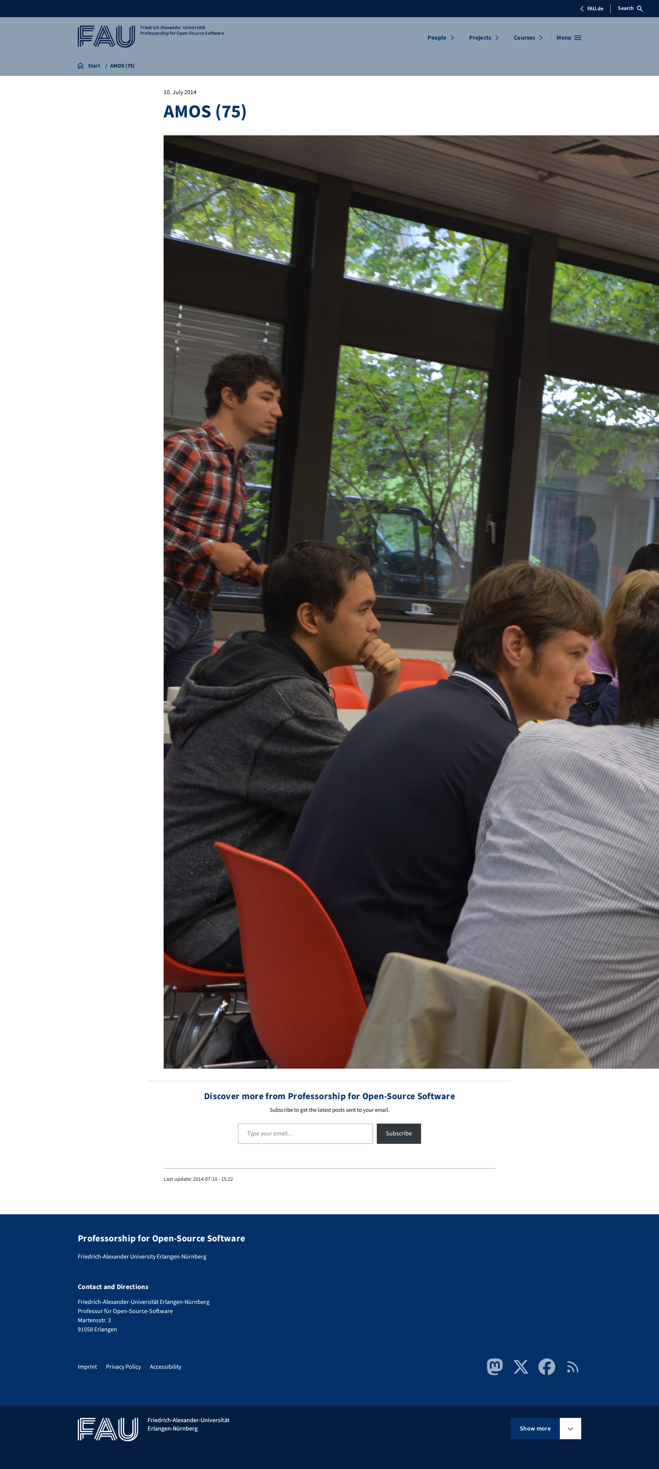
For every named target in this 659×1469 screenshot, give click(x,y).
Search (626, 8)
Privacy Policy (123, 1367)
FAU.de (595, 9)
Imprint (87, 1367)
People (437, 38)
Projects (480, 38)
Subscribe (399, 1133)
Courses (524, 38)
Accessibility (165, 1367)
